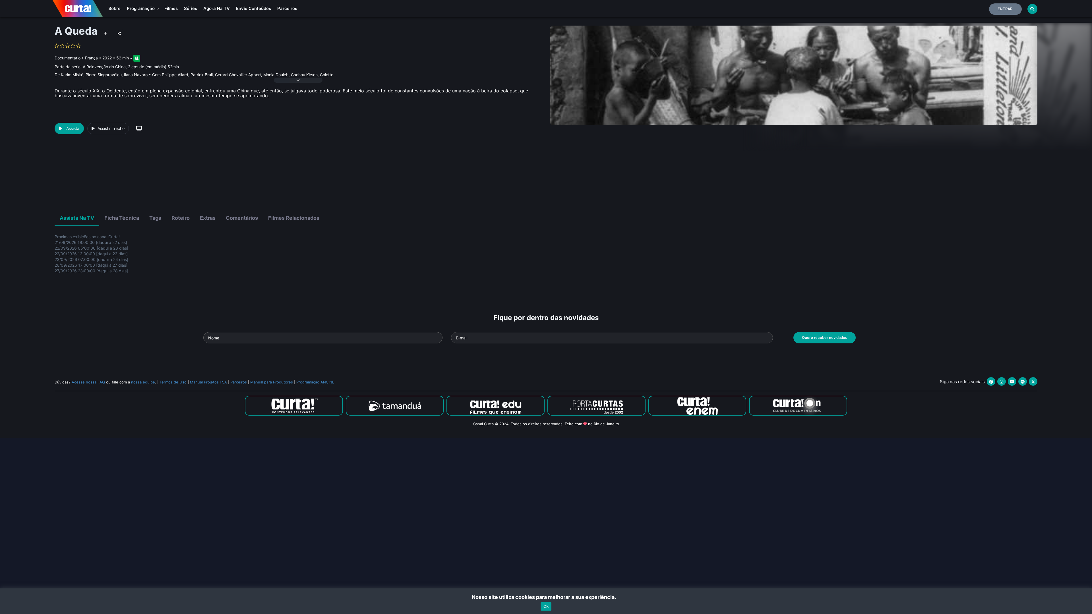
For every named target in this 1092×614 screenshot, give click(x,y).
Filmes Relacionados (293, 218)
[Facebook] (991, 381)
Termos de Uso (173, 382)
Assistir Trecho (111, 128)
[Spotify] (1022, 381)
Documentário (67, 57)
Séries (190, 8)
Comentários (242, 218)
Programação (141, 8)
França (91, 57)
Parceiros (287, 8)
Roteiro (180, 218)
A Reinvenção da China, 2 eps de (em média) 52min (131, 66)
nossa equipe (143, 382)
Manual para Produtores (271, 382)
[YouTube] (1012, 381)
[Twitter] (1033, 381)
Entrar (1005, 9)
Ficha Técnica (121, 218)
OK (546, 606)
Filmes (171, 8)
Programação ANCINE (315, 382)
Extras (208, 218)
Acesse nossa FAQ (88, 382)
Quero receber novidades (824, 337)
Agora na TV (216, 8)
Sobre (114, 8)
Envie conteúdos (253, 8)
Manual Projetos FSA (208, 382)
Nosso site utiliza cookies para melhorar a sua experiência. (546, 597)
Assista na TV (77, 218)
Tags (155, 218)
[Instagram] (1001, 381)
